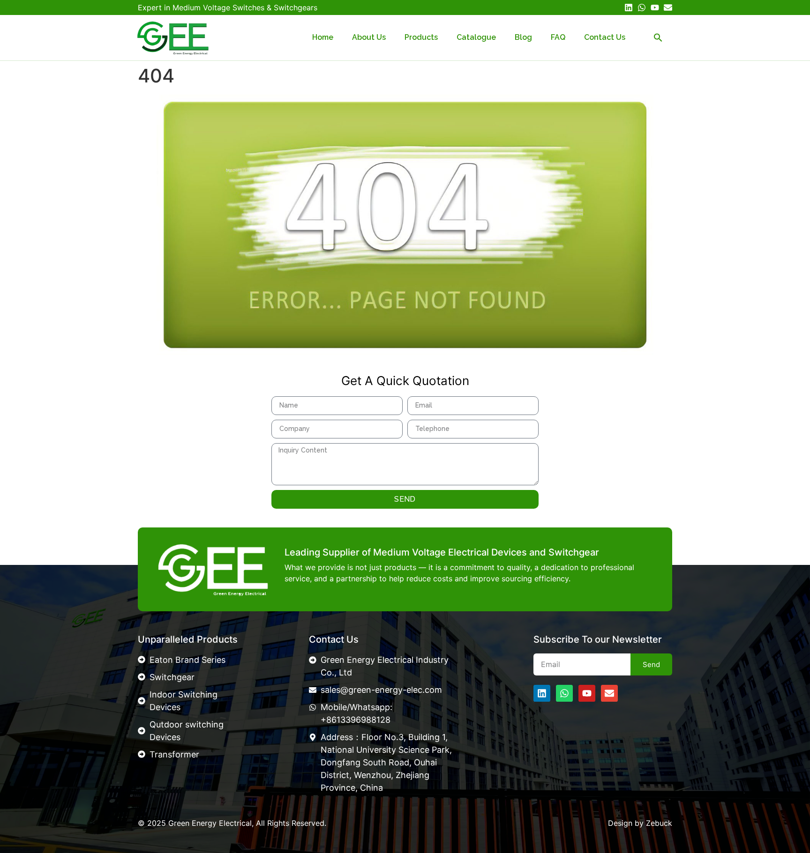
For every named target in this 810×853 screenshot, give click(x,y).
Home (322, 37)
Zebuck (659, 823)
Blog (523, 37)
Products (421, 37)
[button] (658, 37)
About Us (369, 37)
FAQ (558, 37)
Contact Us (604, 37)
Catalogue (476, 37)
